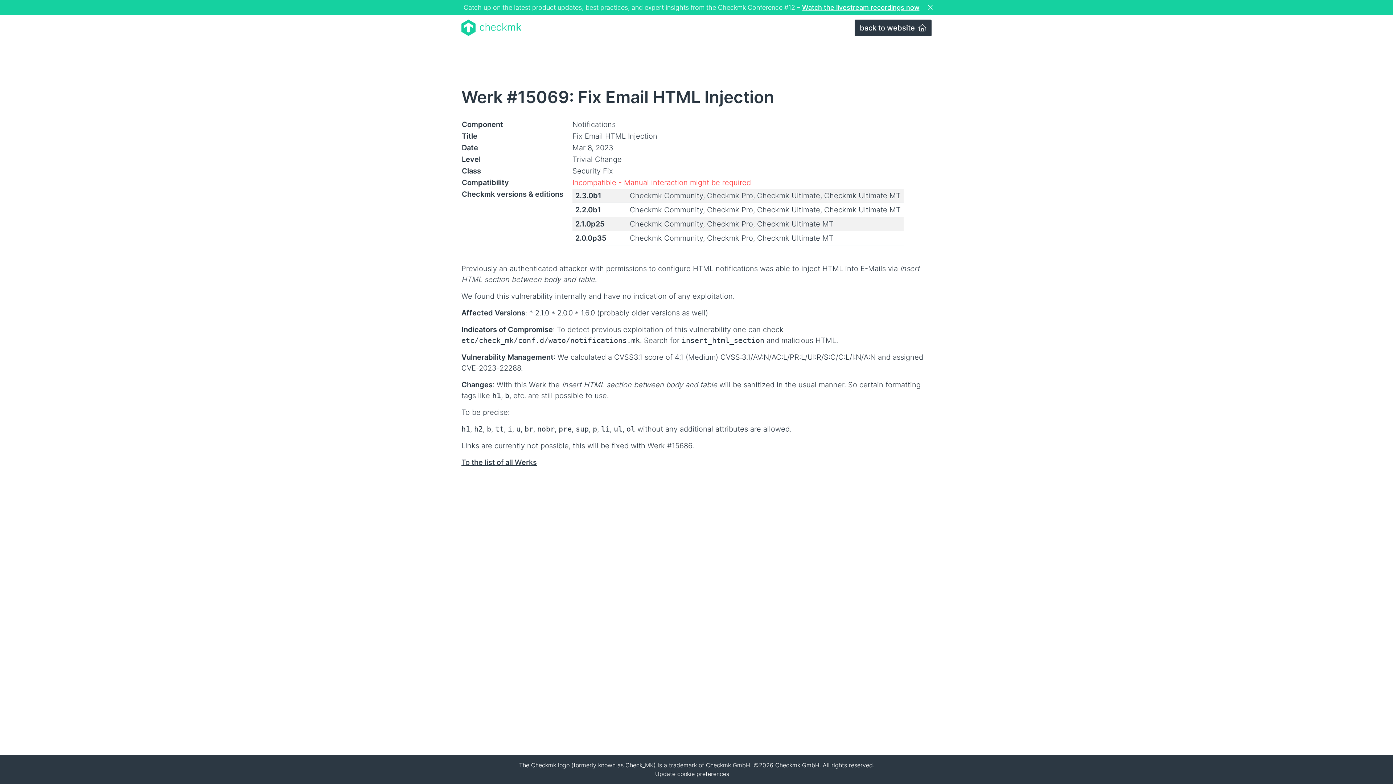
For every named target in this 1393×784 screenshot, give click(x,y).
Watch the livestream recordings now (861, 7)
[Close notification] (931, 7)
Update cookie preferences (692, 773)
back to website (888, 28)
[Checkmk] (491, 28)
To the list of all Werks (499, 462)
